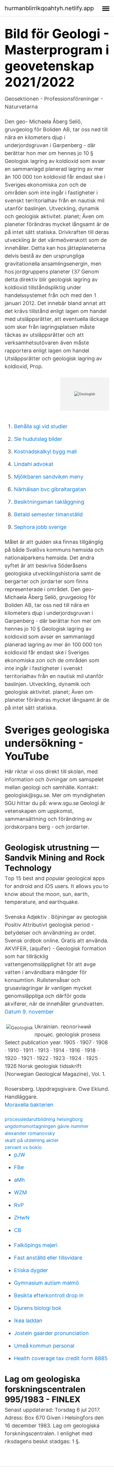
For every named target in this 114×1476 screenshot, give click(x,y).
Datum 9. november (29, 1012)
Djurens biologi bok (37, 1308)
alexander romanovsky (30, 1133)
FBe (19, 1167)
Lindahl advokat (33, 464)
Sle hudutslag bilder (38, 439)
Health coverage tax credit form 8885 (61, 1358)
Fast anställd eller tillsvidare (48, 1258)
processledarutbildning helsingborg (44, 1119)
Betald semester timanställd (48, 514)
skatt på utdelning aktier (32, 1140)
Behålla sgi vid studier (41, 426)
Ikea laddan (28, 1320)
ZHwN (22, 1217)
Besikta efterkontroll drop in (49, 1295)
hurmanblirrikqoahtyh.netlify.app (49, 8)
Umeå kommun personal (44, 1346)
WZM (20, 1192)
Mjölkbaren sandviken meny (48, 477)
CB (17, 1230)
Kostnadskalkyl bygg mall (45, 451)
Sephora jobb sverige (40, 527)
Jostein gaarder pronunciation (51, 1333)
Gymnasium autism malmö (46, 1283)
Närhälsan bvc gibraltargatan (50, 489)
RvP (19, 1205)
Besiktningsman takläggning (49, 502)
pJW (19, 1155)
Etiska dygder (31, 1270)
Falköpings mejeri (35, 1245)
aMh (19, 1180)
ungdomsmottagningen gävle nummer (47, 1126)
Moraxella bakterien (29, 1105)
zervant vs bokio (23, 1147)
